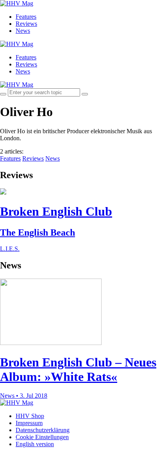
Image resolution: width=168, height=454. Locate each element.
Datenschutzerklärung (43, 430)
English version (35, 444)
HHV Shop (30, 416)
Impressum (29, 423)
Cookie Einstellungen (42, 437)
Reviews (26, 23)
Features (26, 16)
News (23, 30)
